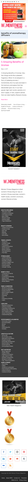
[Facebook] (1, 1)
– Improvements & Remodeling (9, 368)
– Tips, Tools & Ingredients (8, 360)
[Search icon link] (25, 2)
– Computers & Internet (7, 273)
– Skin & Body (4, 235)
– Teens (3, 300)
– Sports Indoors (5, 248)
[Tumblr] (16, 1)
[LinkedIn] (3, 458)
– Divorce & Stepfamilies (7, 289)
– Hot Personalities (5, 322)
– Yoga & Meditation (6, 221)
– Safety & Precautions (7, 246)
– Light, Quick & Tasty (6, 356)
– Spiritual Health (5, 219)
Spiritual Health (5, 110)
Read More (4, 99)
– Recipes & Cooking (6, 359)
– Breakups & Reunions (7, 305)
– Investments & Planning (7, 276)
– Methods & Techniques (7, 279)
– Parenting (4, 295)
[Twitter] (3, 1)
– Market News (5, 278)
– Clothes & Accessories (7, 227)
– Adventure (4, 241)
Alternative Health (6, 104)
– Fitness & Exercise (6, 259)
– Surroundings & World (7, 346)
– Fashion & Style (5, 229)
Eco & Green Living (19, 104)
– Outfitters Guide (5, 243)
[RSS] (10, 465)
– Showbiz (3, 328)
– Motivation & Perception (7, 338)
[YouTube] (14, 1)
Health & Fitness (6, 106)
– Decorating (4, 364)
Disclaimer (24, 478)
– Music (3, 325)
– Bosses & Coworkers (6, 287)
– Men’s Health (4, 216)
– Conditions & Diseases (7, 213)
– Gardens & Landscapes (7, 367)
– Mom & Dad (4, 294)
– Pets (2, 297)
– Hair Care (4, 230)
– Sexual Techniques (6, 313)
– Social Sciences (5, 344)
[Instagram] (5, 1)
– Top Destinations (5, 251)
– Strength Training (6, 267)
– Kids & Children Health (7, 292)
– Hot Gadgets (4, 275)
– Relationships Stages (7, 309)
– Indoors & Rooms (6, 370)
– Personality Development (8, 341)
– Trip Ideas (4, 252)
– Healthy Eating (5, 352)
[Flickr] (18, 1)
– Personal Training (6, 263)
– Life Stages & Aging (6, 214)
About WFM (9, 478)
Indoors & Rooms (18, 106)
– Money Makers (5, 281)
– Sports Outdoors (5, 249)
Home (3, 478)
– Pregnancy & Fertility (7, 298)
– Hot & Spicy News (6, 321)
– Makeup (3, 232)
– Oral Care (4, 233)
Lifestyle (3, 108)
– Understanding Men (6, 314)
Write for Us (15, 480)
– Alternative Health (6, 211)
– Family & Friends (5, 290)
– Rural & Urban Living (6, 343)
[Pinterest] (7, 1)
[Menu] (26, 26)
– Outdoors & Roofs (6, 371)
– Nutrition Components (7, 357)
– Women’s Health (5, 217)
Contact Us (17, 478)
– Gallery (3, 365)
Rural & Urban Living (14, 108)
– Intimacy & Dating (6, 306)
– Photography (5, 244)
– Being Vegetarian (6, 351)
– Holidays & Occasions (7, 354)
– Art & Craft (4, 335)
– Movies (3, 324)
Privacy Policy (23, 480)
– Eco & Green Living (6, 336)
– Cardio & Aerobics (6, 257)
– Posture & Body (5, 265)
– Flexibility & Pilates (6, 260)
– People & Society (6, 340)
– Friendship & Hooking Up (8, 308)
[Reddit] (12, 1)
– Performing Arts (5, 327)
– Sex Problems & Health (7, 311)
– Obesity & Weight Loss (7, 262)
